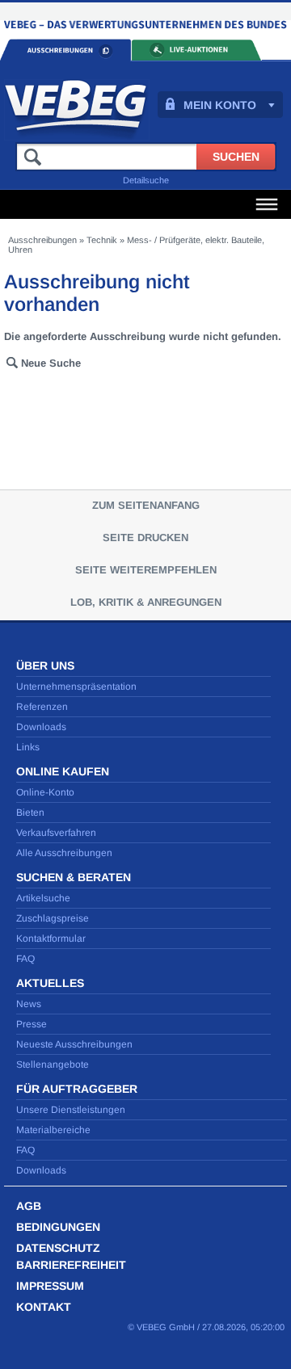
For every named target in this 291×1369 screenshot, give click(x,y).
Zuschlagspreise (52, 918)
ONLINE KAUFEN (62, 771)
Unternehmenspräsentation (76, 686)
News (28, 1004)
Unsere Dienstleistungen (70, 1109)
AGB (28, 1205)
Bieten (30, 812)
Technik (101, 240)
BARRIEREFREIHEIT (71, 1264)
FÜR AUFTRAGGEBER (76, 1088)
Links (28, 747)
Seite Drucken (145, 537)
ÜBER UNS (45, 665)
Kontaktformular (51, 938)
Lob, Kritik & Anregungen (145, 602)
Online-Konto (45, 792)
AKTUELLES (50, 982)
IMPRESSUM (50, 1285)
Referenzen (42, 706)
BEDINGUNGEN (58, 1226)
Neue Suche (51, 363)
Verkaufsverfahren (56, 832)
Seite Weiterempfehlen (146, 570)
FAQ (25, 958)
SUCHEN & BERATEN (73, 877)
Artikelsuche (43, 898)
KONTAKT (43, 1306)
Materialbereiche (53, 1130)
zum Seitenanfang (146, 505)
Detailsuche (146, 180)
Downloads (41, 727)
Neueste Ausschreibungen (74, 1044)
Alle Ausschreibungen (64, 853)
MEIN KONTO (219, 105)
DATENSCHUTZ (58, 1247)
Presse (31, 1024)
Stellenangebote (52, 1064)
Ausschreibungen (42, 240)
